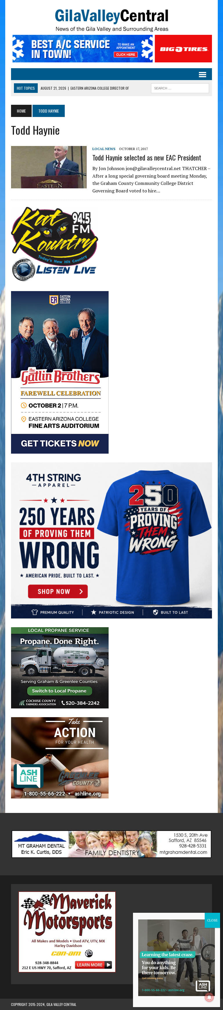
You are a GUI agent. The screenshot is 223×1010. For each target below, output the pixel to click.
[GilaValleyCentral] (111, 20)
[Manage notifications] (209, 997)
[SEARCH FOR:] (180, 87)
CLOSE (212, 920)
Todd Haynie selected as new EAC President (146, 157)
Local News (103, 149)
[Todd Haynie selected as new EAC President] (49, 184)
